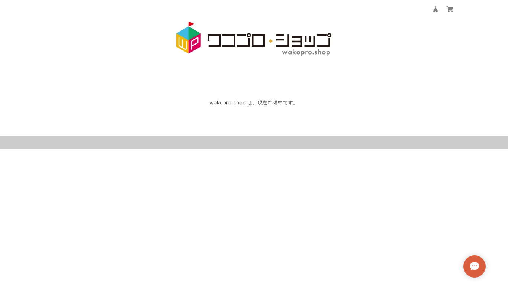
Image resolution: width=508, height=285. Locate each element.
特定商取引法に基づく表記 (464, 142)
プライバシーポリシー (417, 142)
